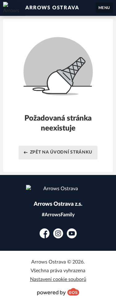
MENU (104, 8)
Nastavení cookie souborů (58, 279)
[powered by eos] (58, 292)
